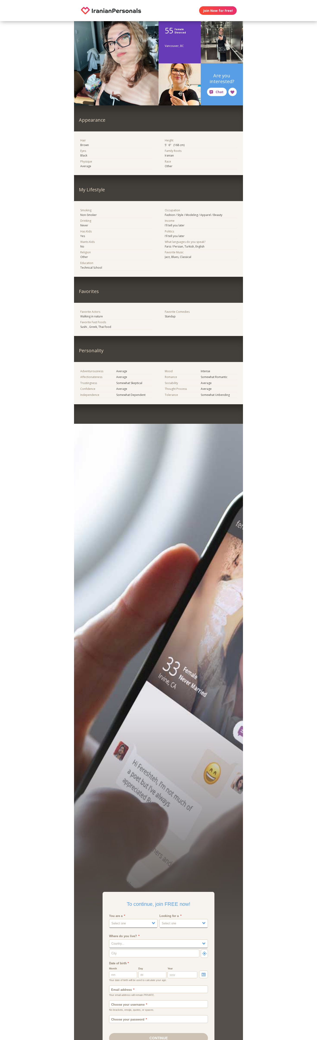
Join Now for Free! (218, 10)
